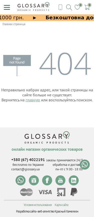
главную (33, 99)
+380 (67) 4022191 (28, 159)
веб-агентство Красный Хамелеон (58, 211)
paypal (73, 192)
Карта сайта (61, 205)
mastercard (26, 192)
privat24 (61, 192)
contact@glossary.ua (25, 169)
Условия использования (38, 205)
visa (45, 192)
